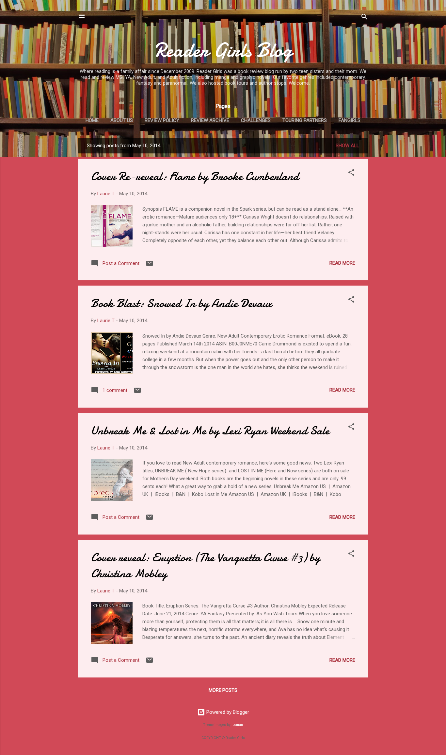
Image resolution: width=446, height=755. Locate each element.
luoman (237, 725)
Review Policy (162, 120)
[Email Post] (149, 266)
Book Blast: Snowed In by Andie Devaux (181, 303)
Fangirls (349, 120)
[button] (351, 173)
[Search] (364, 18)
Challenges (256, 120)
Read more (342, 263)
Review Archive (210, 120)
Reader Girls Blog (223, 50)
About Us (121, 120)
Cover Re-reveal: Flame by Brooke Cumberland (195, 176)
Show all (347, 146)
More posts (223, 690)
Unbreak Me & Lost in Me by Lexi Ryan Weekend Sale (210, 431)
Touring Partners (304, 120)
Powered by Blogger (227, 712)
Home (92, 120)
